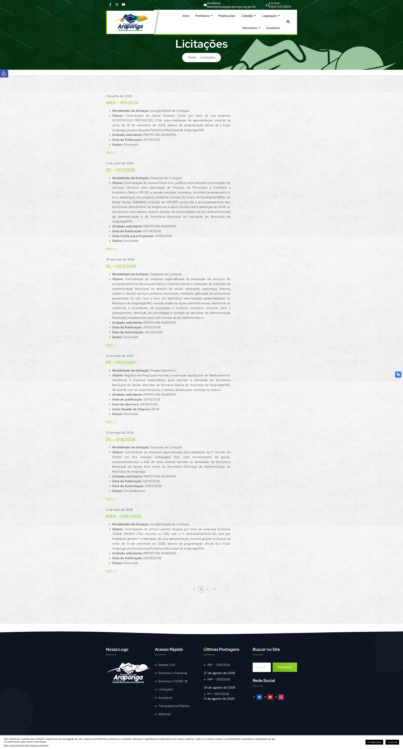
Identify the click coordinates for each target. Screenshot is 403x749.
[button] (4, 73)
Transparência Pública (173, 706)
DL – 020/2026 (121, 266)
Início (186, 16)
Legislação (269, 16)
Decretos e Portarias (172, 673)
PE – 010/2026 (120, 362)
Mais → (111, 152)
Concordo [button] (392, 742)
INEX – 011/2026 (122, 102)
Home (192, 57)
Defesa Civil (166, 665)
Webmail (164, 714)
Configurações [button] (374, 742)
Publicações (227, 16)
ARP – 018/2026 (218, 665)
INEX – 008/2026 (123, 516)
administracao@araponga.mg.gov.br (231, 7)
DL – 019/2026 (121, 439)
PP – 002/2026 (218, 694)
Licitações (207, 57)
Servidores (249, 28)
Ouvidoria (273, 28)
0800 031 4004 (280, 7)
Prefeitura (202, 16)
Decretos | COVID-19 (172, 681)
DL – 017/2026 (120, 170)
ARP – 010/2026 (218, 679)
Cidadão (247, 16)
